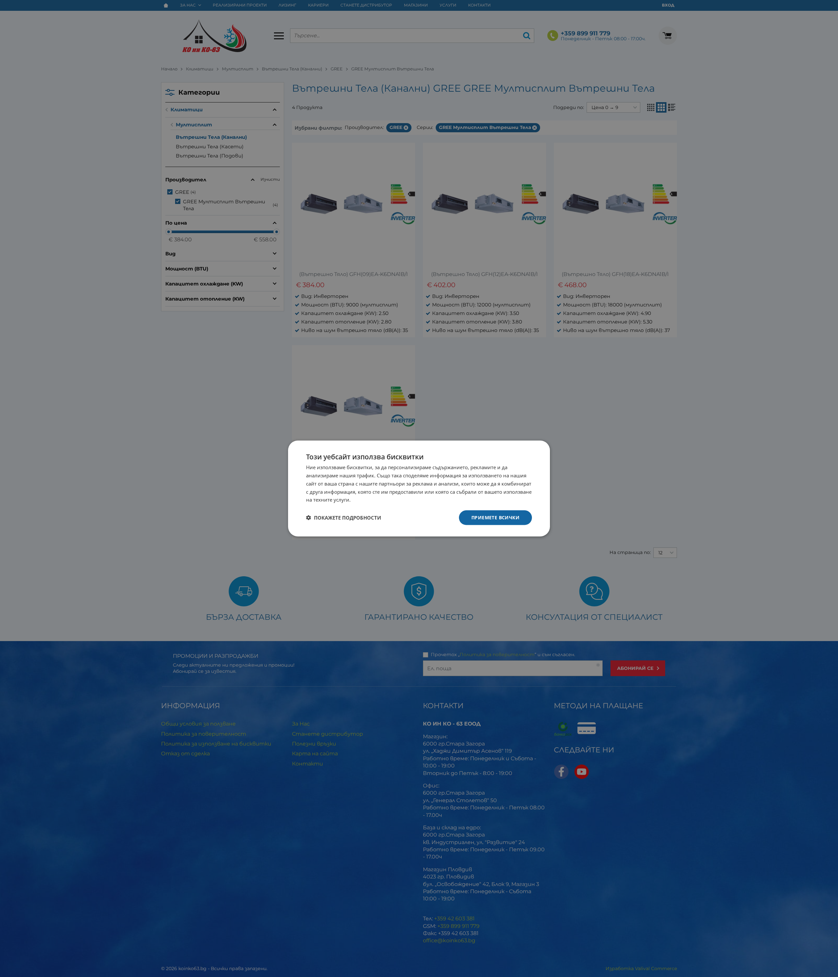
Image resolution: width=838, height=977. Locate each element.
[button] (343, 517)
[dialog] (419, 489)
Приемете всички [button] (495, 517)
